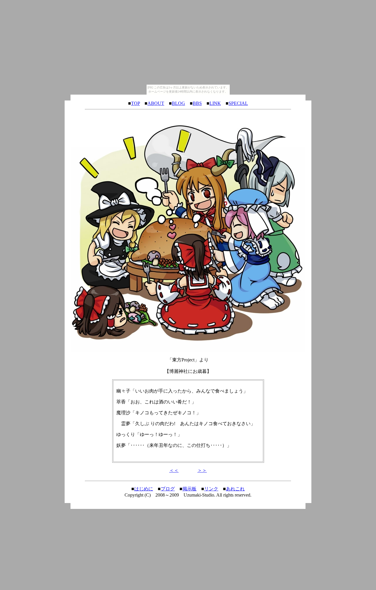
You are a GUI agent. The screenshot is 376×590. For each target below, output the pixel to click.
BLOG (178, 103)
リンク (211, 488)
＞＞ (202, 470)
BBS (197, 103)
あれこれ (235, 488)
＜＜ (174, 470)
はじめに (143, 488)
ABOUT (155, 103)
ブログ (168, 488)
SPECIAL (238, 103)
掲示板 (189, 488)
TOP (135, 103)
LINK (215, 103)
